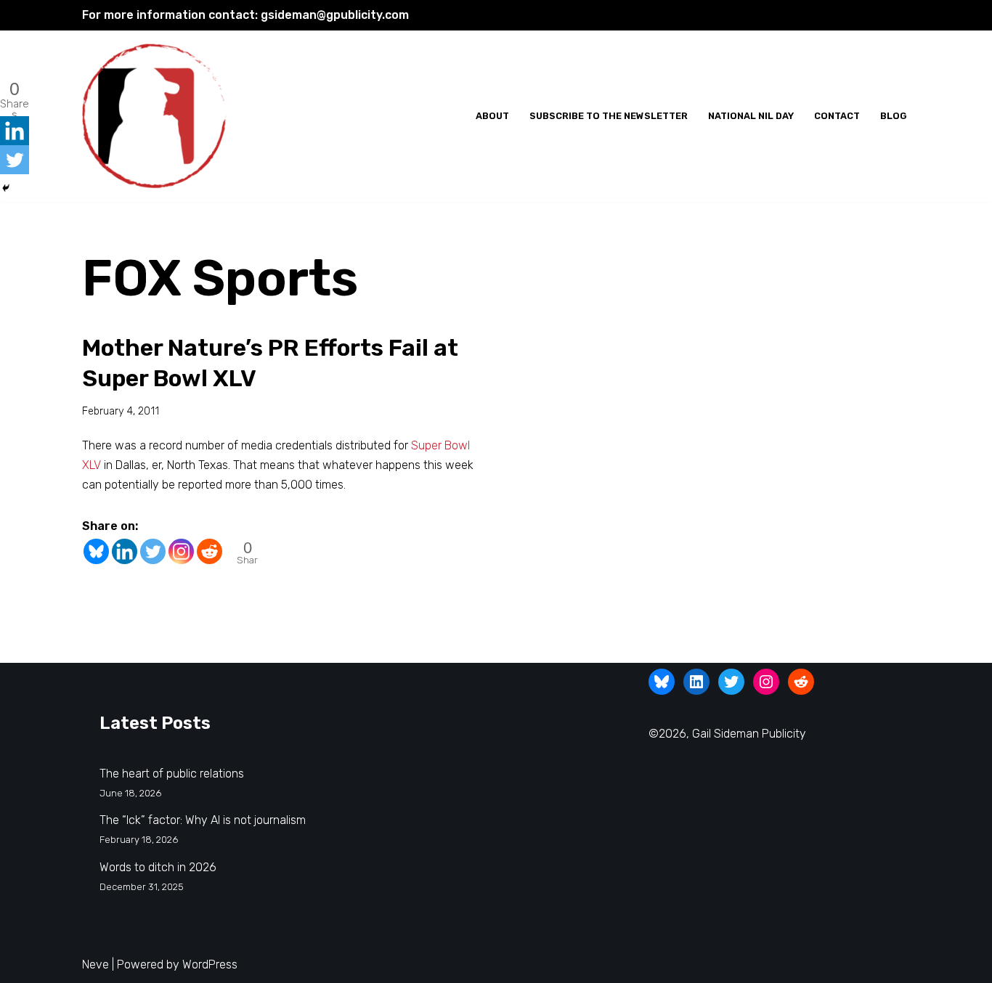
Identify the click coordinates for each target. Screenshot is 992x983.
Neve (95, 964)
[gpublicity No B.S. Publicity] (158, 116)
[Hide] (6, 188)
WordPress (209, 964)
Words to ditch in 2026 (157, 867)
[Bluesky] (96, 551)
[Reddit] (209, 551)
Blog (893, 115)
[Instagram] (181, 551)
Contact (837, 115)
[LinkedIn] (696, 682)
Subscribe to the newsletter (608, 115)
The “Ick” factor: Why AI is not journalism (202, 820)
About (492, 115)
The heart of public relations (171, 773)
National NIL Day (751, 115)
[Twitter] (153, 551)
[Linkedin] (124, 551)
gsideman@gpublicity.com (335, 15)
